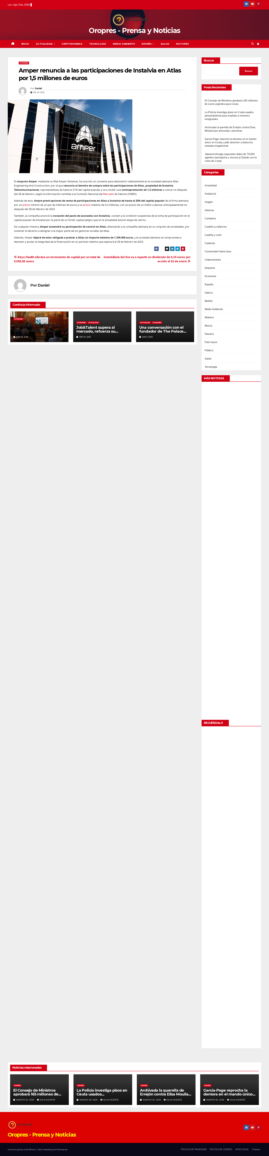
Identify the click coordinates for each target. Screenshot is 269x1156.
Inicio (25, 43)
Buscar (209, 60)
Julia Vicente (47, 1100)
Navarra (209, 334)
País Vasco (211, 342)
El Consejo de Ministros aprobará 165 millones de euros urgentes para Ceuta (37, 1094)
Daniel (38, 88)
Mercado (108, 194)
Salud (165, 43)
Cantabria (210, 218)
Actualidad (45, 43)
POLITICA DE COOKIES (221, 1149)
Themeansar (62, 1149)
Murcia (208, 325)
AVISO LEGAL (242, 1149)
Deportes (210, 268)
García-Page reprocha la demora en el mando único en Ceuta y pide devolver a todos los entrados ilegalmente (230, 142)
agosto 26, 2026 (152, 1100)
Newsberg (48, 1149)
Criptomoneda (72, 43)
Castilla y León (213, 235)
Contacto (256, 1149)
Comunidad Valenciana (218, 251)
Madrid (208, 301)
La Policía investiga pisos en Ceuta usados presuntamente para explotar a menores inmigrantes (229, 115)
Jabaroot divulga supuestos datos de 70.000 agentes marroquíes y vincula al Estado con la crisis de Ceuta (231, 157)
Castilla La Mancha (216, 226)
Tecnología (97, 43)
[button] (252, 43)
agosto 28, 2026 (89, 1100)
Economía (24, 63)
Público (209, 350)
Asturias (209, 210)
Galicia (209, 292)
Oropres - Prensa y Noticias (134, 30)
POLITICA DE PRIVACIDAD (194, 1149)
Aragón (209, 202)
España (147, 43)
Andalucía (210, 193)
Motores (182, 43)
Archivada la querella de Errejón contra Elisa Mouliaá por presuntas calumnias (165, 1094)
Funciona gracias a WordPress (22, 1149)
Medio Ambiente (124, 43)
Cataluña (210, 243)
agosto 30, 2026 (25, 1100)
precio (26, 205)
